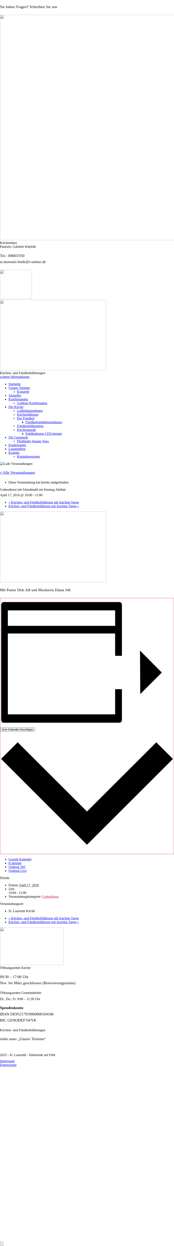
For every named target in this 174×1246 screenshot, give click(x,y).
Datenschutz (8, 1065)
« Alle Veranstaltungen (17, 472)
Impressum (7, 1061)
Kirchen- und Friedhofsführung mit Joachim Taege (43, 502)
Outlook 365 (16, 867)
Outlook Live (17, 870)
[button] (14, 377)
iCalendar (14, 863)
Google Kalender (20, 859)
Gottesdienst (50, 896)
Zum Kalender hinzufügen (17, 729)
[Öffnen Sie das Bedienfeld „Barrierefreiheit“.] (1, 1244)
